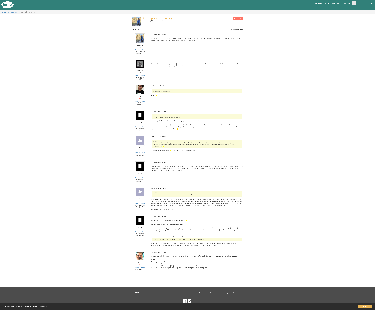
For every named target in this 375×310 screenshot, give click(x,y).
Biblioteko (346, 3)
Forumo (3, 12)
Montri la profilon (140, 50)
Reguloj (227, 293)
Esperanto (138, 292)
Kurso (327, 3)
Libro (212, 293)
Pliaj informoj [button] (43, 306)
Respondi (238, 18)
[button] (354, 3)
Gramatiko (336, 3)
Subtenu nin (203, 293)
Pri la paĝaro (12, 12)
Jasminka (147, 21)
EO (370, 3)
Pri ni (187, 293)
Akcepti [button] (365, 306)
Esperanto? (318, 3)
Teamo (194, 293)
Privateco (220, 293)
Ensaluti (362, 3)
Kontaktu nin (237, 293)
